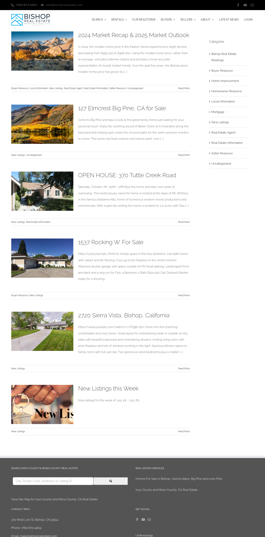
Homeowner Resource (226, 91)
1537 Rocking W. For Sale (110, 242)
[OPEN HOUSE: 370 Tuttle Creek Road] (42, 191)
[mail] (252, 5)
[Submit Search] (110, 481)
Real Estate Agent (73, 88)
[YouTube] (143, 519)
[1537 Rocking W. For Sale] (42, 258)
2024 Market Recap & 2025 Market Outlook (133, 35)
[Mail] (149, 519)
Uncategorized (135, 88)
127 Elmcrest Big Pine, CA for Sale (122, 108)
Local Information (38, 88)
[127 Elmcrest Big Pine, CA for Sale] (42, 124)
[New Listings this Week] (42, 404)
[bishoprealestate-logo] (30, 15)
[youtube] (245, 5)
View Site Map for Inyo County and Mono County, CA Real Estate (54, 499)
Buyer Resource (19, 88)
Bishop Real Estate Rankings (223, 57)
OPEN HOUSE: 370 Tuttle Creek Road (127, 175)
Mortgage (217, 112)
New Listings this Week (108, 388)
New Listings (56, 88)
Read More (184, 88)
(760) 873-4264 (31, 528)
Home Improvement (225, 81)
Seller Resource (117, 88)
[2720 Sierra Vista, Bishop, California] (42, 331)
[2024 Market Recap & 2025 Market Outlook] (42, 51)
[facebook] (238, 5)
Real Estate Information (96, 88)
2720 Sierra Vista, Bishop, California (124, 315)
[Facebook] (137, 519)
